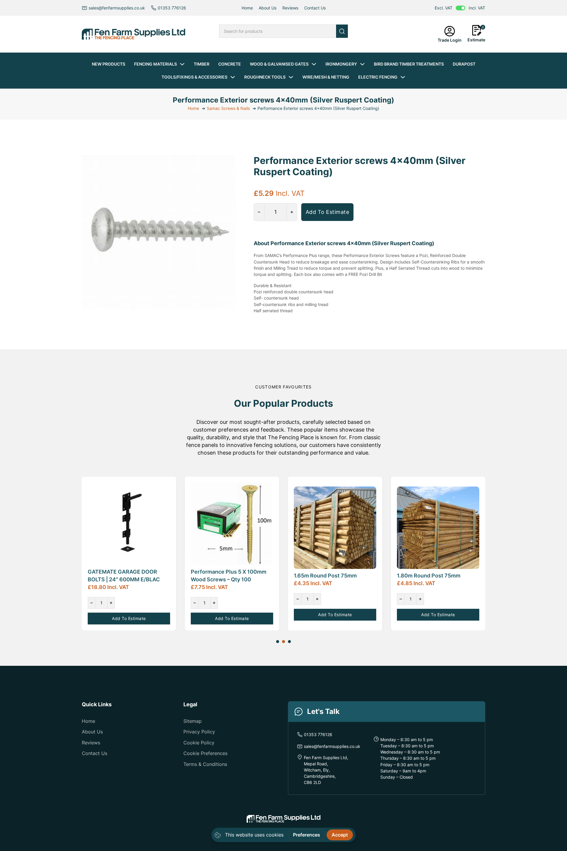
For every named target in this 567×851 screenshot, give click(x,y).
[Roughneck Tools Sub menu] (291, 77)
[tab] (277, 641)
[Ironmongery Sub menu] (362, 64)
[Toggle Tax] (460, 8)
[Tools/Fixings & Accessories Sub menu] (232, 77)
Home (247, 7)
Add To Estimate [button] (327, 212)
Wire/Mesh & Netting (325, 76)
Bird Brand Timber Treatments (409, 63)
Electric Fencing (377, 76)
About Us (267, 7)
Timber (201, 63)
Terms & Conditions (205, 764)
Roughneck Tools (265, 76)
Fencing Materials (155, 63)
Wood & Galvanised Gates (279, 63)
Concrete (229, 63)
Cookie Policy (198, 743)
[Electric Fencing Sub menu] (402, 77)
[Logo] (133, 34)
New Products (108, 63)
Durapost (464, 63)
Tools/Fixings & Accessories (194, 76)
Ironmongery (341, 63)
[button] (476, 34)
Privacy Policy (199, 732)
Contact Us (315, 7)
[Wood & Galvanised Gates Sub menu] (314, 64)
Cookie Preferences (205, 753)
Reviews (290, 7)
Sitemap (192, 721)
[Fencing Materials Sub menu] (182, 64)
